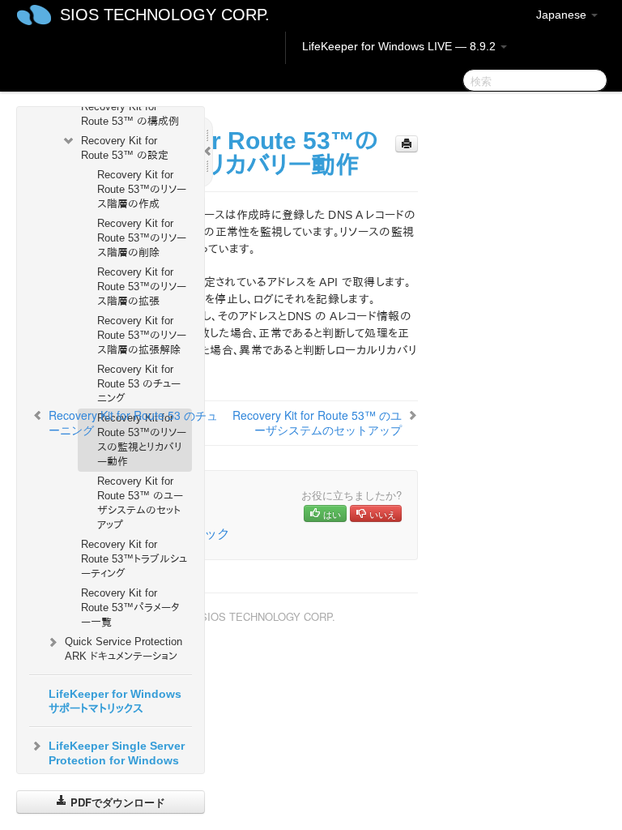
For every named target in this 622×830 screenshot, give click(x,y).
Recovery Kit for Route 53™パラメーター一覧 (130, 607)
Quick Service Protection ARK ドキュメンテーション (123, 648)
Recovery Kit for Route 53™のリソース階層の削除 (141, 238)
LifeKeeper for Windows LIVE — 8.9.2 (400, 46)
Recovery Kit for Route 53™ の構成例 (130, 114)
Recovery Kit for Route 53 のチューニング (139, 383)
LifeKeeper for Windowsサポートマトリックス (115, 701)
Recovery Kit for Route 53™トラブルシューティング (134, 559)
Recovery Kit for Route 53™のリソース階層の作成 (141, 189)
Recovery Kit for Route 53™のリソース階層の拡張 (141, 286)
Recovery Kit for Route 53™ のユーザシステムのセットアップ (140, 503)
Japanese (563, 14)
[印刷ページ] (406, 143)
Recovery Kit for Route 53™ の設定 (124, 148)
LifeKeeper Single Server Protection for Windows (117, 753)
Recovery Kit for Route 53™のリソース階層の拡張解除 (141, 335)
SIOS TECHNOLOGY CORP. (165, 15)
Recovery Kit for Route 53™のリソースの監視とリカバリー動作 (141, 440)
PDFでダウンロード (116, 802)
